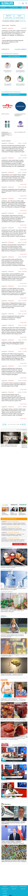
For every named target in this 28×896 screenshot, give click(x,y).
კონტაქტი (23, 888)
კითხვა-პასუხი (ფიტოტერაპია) (9, 518)
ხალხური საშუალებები (13, 521)
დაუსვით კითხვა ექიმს (14, 21)
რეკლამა (14, 888)
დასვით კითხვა (18, 544)
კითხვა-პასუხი (13, 886)
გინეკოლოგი (8, 71)
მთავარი (5, 886)
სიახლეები (3, 7)
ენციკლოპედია (23, 886)
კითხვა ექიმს (15, 7)
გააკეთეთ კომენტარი (21, 49)
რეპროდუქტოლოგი (20, 71)
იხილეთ (23, 155)
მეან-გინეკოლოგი (20, 85)
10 (20, 424)
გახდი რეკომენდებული (14, 56)
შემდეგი (23, 424)
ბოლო (25, 424)
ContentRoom (22, 429)
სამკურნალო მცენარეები (14, 527)
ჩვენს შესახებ (5, 888)
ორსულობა (10, 28)
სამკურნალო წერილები (13, 532)
